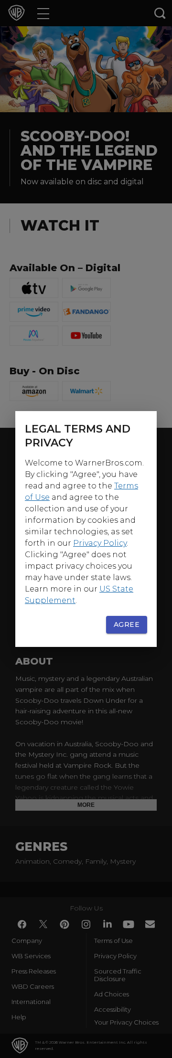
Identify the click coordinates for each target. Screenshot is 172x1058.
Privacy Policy (100, 543)
